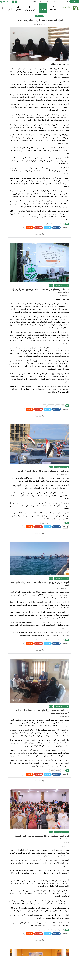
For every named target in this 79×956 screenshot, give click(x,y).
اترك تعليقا (38, 234)
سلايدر (44, 405)
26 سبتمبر (61, 929)
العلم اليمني (49, 523)
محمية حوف (39, 639)
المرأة (42, 15)
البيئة (63, 405)
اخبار (68, 285)
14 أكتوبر (62, 639)
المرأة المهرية (61, 223)
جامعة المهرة (51, 405)
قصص (18, 9)
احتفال (56, 523)
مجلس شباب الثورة (43, 929)
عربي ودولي (30, 9)
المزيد (9, 9)
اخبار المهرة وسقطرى (60, 285)
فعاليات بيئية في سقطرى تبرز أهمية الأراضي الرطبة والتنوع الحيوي (49, 1)
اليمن (51, 639)
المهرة (53, 223)
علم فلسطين (31, 523)
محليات (43, 9)
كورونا (48, 223)
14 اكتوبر (62, 523)
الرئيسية (53, 9)
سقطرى (57, 770)
